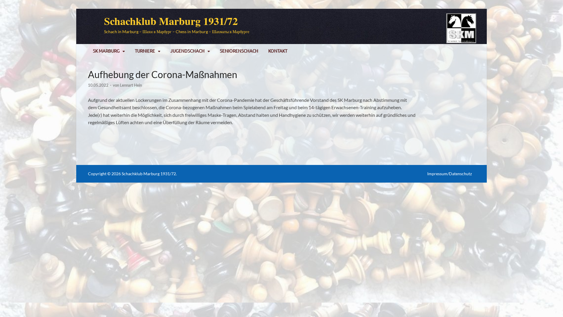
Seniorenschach (239, 50)
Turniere (145, 50)
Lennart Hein (131, 85)
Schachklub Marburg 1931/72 (171, 20)
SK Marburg (106, 50)
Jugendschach (187, 50)
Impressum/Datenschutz (449, 173)
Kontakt (277, 50)
